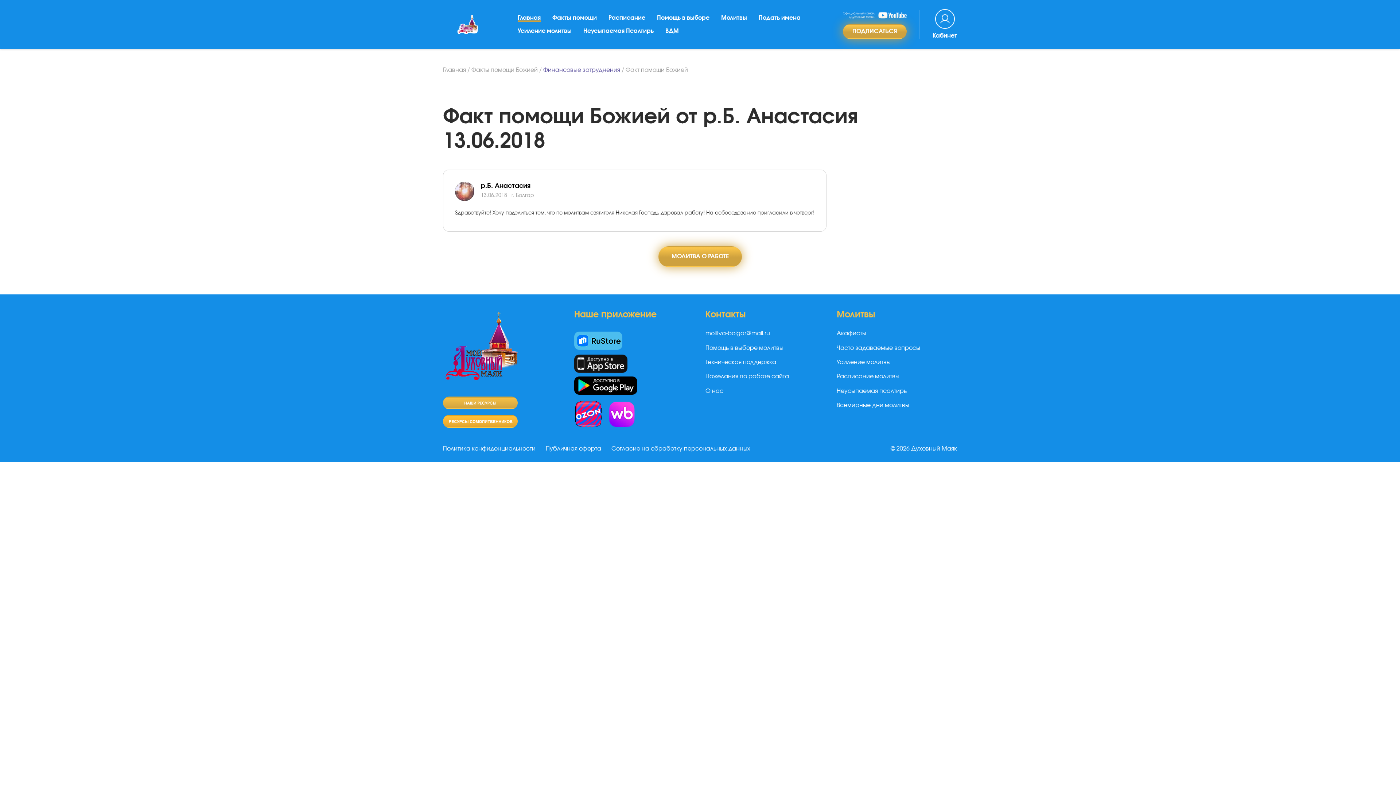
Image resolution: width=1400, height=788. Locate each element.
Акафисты (851, 333)
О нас (714, 391)
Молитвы (734, 18)
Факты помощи (574, 18)
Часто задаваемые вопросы (878, 348)
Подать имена (780, 18)
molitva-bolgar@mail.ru (737, 333)
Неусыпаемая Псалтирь (618, 31)
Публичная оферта (573, 449)
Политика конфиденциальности (489, 449)
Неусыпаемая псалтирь (872, 391)
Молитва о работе (700, 256)
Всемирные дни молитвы (873, 405)
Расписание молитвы (868, 376)
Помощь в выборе (683, 18)
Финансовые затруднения (581, 70)
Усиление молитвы (545, 31)
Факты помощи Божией (504, 70)
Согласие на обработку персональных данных (680, 449)
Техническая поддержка (740, 362)
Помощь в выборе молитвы (744, 348)
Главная (529, 18)
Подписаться (874, 31)
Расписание (626, 18)
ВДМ (672, 31)
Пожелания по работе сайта (747, 376)
